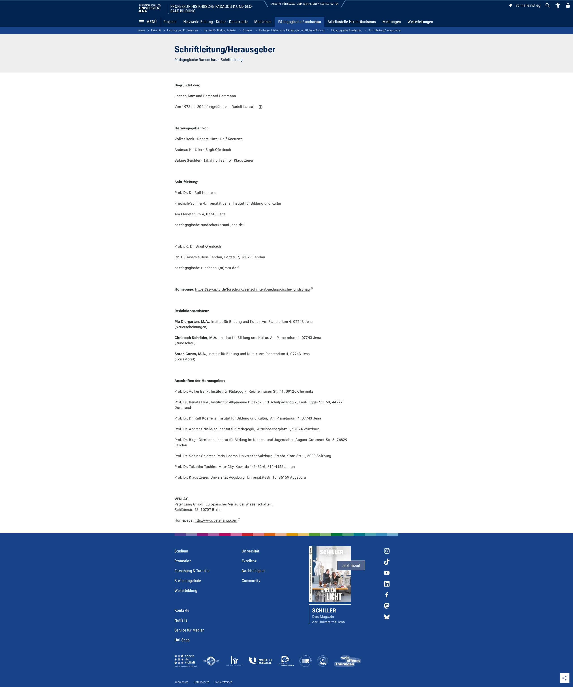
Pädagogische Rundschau (299, 21)
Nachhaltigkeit (253, 570)
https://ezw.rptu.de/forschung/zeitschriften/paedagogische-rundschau (254, 289)
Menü (151, 21)
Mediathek (263, 21)
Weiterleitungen (420, 21)
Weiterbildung (186, 590)
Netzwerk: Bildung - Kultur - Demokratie (215, 21)
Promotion (183, 561)
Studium (181, 551)
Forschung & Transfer (192, 570)
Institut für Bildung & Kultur (220, 30)
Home (141, 30)
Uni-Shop (182, 640)
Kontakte (182, 610)
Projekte (170, 21)
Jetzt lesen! (351, 565)
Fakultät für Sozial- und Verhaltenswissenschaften (304, 3)
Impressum (181, 682)
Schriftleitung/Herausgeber (384, 30)
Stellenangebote (188, 580)
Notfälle (181, 620)
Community (251, 580)
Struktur (248, 30)
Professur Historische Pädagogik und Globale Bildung (211, 8)
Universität (250, 551)
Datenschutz (201, 682)
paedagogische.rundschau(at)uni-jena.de (210, 225)
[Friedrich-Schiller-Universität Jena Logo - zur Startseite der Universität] (149, 8)
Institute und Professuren (182, 30)
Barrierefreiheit (223, 682)
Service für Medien (190, 630)
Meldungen (392, 21)
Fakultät (156, 30)
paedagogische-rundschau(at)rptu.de (207, 268)
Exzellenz (249, 561)
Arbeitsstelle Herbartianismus (352, 21)
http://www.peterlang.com (218, 520)
